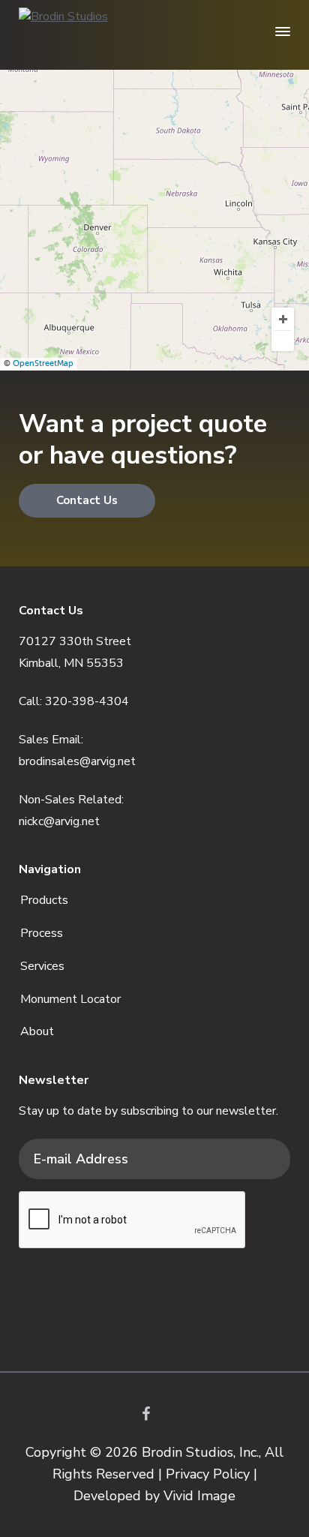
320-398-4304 (87, 701)
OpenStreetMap (43, 363)
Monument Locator (70, 999)
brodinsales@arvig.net (77, 761)
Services (42, 966)
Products (44, 900)
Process (41, 933)
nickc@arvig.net (59, 821)
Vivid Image (200, 1496)
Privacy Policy (208, 1474)
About (37, 1031)
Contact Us (87, 500)
